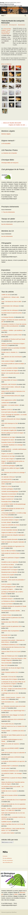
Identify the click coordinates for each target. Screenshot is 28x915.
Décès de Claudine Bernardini (11, 123)
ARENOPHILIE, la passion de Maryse (11, 777)
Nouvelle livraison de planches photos (11, 313)
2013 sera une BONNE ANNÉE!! (10, 748)
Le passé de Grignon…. (7, 589)
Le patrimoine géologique (8, 465)
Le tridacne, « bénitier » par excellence (11, 330)
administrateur (22, 24)
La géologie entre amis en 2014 (9, 693)
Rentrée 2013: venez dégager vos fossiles (12, 715)
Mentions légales (6, 134)
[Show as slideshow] (6, 64)
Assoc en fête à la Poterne (8, 550)
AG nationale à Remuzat (8, 477)
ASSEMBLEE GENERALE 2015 (10, 644)
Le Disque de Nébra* (7, 686)
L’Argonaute (4, 377)
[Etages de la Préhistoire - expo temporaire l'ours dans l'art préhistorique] (18, 68)
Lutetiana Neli (5, 402)
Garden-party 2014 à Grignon (9, 679)
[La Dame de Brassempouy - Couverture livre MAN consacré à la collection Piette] (11, 68)
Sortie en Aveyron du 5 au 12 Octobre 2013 (13, 726)
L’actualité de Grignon (7, 567)
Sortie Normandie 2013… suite (9, 702)
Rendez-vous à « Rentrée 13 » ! (10, 352)
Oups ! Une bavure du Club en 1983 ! (11, 301)
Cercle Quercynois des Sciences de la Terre (13, 647)
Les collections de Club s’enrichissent (11, 356)
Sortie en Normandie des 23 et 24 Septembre (13, 799)
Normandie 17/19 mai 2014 (8, 676)
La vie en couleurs (6, 584)
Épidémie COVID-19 (6, 409)
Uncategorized (13, 24)
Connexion (5, 856)
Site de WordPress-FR (7, 862)
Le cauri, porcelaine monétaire (9, 368)
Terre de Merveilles (6, 663)
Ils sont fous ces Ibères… (8, 564)
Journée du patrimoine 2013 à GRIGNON (12, 719)
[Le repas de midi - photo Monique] (4, 80)
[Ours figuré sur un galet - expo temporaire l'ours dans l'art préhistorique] (18, 105)
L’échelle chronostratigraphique (9, 491)
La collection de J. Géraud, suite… (10, 297)
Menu (2, 15)
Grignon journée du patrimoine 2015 (11, 617)
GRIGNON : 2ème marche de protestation (12, 579)
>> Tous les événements (8, 212)
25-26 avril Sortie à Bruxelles (9, 412)
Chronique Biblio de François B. (10, 162)
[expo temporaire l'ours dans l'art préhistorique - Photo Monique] (11, 80)
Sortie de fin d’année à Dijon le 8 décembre (13, 752)
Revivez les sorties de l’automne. (10, 744)
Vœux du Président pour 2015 (9, 656)
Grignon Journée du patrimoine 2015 (11, 626)
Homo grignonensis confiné (8, 400)
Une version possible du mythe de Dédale (12, 363)
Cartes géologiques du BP (8, 586)
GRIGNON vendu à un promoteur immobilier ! (13, 348)
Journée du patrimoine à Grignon (10, 557)
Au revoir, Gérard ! (6, 522)
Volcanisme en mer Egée (8, 437)
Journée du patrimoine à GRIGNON (11, 757)
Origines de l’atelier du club (18, 125)
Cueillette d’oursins (6, 821)
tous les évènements (7, 224)
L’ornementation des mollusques (10, 306)
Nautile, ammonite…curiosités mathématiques (13, 449)
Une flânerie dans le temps (8, 427)
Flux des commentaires (8, 860)
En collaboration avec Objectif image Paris (12, 710)
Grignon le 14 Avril (6, 486)
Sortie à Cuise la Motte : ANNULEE (10, 387)
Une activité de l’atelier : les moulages (11, 773)
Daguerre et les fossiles (7, 496)
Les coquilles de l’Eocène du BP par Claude (13, 339)
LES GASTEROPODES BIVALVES (10, 395)
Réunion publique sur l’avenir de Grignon (12, 433)
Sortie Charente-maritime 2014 (9, 672)
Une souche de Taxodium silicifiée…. (11, 610)
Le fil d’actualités (5, 143)
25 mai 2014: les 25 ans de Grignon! (11, 668)
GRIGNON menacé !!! (7, 598)
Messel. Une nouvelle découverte (10, 373)
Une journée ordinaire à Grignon (10, 520)
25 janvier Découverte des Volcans (10, 419)
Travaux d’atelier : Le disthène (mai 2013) (12, 730)
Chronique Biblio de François (9, 380)
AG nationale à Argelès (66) (8, 430)
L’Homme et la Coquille (7, 574)
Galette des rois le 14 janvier (9, 791)
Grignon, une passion (7, 453)
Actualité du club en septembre (9, 562)
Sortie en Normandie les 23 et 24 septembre (13, 804)
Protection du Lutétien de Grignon (10, 468)
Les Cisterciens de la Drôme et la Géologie (13, 472)
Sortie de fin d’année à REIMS (9, 795)
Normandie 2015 (5, 635)
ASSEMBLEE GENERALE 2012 (10, 771)
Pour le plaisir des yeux (7, 723)
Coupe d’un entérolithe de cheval (10, 525)
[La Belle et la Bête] (18, 80)
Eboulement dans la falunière (9, 572)
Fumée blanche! (5, 527)
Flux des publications (7, 858)
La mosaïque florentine (7, 317)
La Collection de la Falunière (9, 153)
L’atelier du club (5, 294)
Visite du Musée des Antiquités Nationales (12, 535)
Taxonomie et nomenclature (8, 494)
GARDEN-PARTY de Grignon (9, 569)
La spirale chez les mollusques (9, 310)
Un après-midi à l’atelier (7, 833)
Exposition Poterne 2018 (8, 442)
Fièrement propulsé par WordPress (9, 912)
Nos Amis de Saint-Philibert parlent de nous (13, 735)
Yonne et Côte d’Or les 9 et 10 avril (10, 651)
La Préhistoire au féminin (8, 601)
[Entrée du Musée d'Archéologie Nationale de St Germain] (4, 68)
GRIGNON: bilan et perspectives (10, 630)
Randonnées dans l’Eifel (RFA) (9, 622)
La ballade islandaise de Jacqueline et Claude (13, 606)
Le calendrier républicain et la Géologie (12, 445)
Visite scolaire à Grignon (8, 361)
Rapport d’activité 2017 (7, 499)
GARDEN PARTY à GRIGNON (9, 765)
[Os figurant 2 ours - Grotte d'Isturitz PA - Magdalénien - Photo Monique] (11, 98)
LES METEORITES (6, 479)
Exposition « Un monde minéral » (10, 405)
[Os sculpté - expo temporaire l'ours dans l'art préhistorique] (11, 105)
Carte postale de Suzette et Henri (10, 553)
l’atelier (16, 894)
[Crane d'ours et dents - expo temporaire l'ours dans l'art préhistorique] (11, 86)
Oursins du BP (5, 577)
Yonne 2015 (4, 637)
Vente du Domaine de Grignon (9, 370)
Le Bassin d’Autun (6, 615)
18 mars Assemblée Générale (9, 530)
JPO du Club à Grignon (7, 458)
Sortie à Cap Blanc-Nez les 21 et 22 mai (12, 824)
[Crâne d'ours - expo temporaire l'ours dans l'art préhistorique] (4, 86)
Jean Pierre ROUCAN (7, 517)
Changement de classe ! (8, 439)
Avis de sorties (5, 768)
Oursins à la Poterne (7, 603)
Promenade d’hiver (6, 501)
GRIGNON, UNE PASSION (8, 384)
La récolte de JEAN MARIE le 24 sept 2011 (13, 761)
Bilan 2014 (4, 665)
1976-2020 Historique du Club (9, 423)
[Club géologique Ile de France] (6, 176)
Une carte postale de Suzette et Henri (11, 334)
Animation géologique (7, 489)
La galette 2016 (5, 596)
